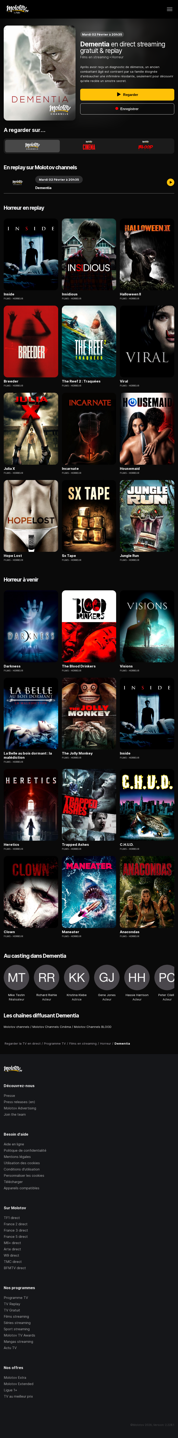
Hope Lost (13, 556)
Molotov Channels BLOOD (92, 1027)
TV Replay (12, 1304)
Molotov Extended (18, 1384)
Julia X (9, 469)
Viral (124, 381)
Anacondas (130, 932)
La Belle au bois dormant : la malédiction (28, 755)
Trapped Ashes (75, 845)
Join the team (15, 1114)
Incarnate (70, 469)
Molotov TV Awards (19, 1335)
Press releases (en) (19, 1102)
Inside (9, 294)
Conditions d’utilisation (22, 1169)
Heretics (11, 845)
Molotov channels (16, 1027)
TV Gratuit (12, 1310)
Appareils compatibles (21, 1188)
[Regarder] (170, 182)
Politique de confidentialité (25, 1150)
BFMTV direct (15, 1268)
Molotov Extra (15, 1377)
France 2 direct (16, 1224)
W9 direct (11, 1255)
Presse (9, 1095)
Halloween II (130, 294)
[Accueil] (17, 9)
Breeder (11, 381)
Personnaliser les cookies (24, 1175)
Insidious (70, 294)
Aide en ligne (14, 1144)
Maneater (70, 932)
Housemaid (130, 469)
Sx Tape (69, 556)
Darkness (12, 666)
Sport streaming (17, 1329)
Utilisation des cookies (22, 1163)
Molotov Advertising (20, 1108)
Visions (126, 666)
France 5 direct (16, 1236)
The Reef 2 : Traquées (81, 381)
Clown (9, 932)
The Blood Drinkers (79, 666)
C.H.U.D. (127, 845)
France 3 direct (16, 1230)
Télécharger (13, 1182)
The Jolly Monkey (77, 753)
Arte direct (12, 1249)
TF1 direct (12, 1218)
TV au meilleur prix (18, 1396)
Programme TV (16, 1297)
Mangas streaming (18, 1341)
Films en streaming (94, 57)
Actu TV (10, 1348)
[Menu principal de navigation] (169, 9)
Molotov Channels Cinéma (51, 1027)
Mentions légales (17, 1156)
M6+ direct (12, 1243)
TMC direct (13, 1261)
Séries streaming (17, 1322)
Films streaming (16, 1316)
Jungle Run (129, 556)
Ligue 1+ (10, 1390)
